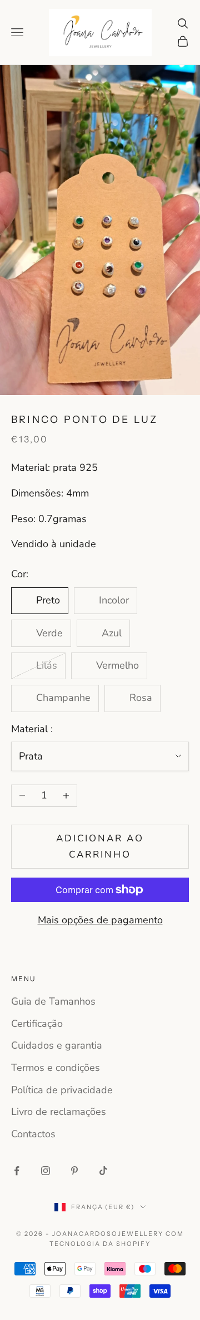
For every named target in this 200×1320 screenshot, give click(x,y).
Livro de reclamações (58, 1111)
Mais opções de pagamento (100, 920)
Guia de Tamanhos (53, 1001)
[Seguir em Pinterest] (74, 1170)
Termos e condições (55, 1067)
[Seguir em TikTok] (103, 1170)
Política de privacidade (62, 1090)
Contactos (33, 1134)
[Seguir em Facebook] (16, 1170)
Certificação (37, 1023)
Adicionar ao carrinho (100, 846)
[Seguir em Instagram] (45, 1170)
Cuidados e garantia (56, 1045)
